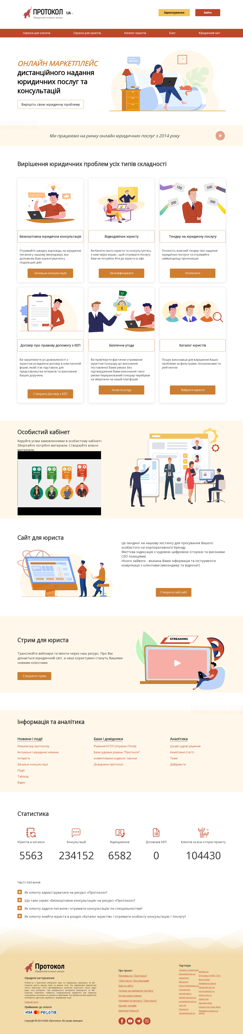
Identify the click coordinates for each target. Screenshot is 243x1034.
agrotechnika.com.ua (187, 997)
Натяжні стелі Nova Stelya (210, 1007)
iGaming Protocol (128, 1010)
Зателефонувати (121, 273)
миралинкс (184, 978)
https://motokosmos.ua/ (189, 986)
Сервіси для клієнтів (36, 33)
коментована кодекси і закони (115, 758)
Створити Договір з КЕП (50, 394)
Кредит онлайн (127, 1005)
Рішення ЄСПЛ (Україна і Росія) (115, 746)
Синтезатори (184, 990)
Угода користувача (130, 995)
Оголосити (192, 273)
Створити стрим (34, 676)
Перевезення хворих (207, 983)
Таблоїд (22, 776)
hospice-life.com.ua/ (207, 987)
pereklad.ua (203, 972)
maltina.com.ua (205, 995)
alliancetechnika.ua (187, 974)
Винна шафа (204, 979)
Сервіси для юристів (87, 33)
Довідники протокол (108, 764)
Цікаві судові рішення (185, 746)
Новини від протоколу (33, 746)
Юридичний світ (209, 33)
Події (21, 770)
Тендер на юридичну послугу (135, 990)
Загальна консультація (50, 273)
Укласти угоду (121, 390)
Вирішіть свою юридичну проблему (50, 104)
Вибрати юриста (192, 390)
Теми (174, 758)
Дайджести (178, 764)
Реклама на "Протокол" (132, 975)
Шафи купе (203, 999)
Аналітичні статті (182, 752)
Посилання (183, 1009)
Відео (21, 782)
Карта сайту (125, 985)
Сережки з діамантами (189, 970)
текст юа (182, 1005)
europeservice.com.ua (187, 1001)
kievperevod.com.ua (187, 1013)
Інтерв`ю (23, 758)
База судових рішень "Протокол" (117, 752)
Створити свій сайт (173, 592)
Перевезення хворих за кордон (208, 1012)
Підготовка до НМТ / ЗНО (210, 976)
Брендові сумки (205, 1003)
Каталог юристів (135, 33)
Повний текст (31, 1002)
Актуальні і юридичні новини (38, 752)
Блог (172, 33)
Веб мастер (183, 982)
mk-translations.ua (206, 991)
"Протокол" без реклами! (133, 980)
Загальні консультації (32, 764)
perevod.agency (185, 993)
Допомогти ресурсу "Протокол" (137, 1000)
